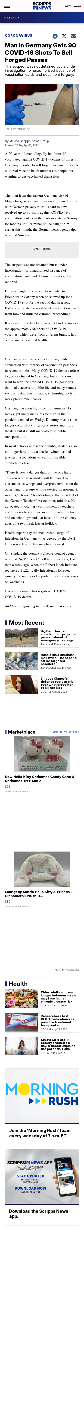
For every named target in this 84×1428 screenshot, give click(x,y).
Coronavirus (18, 35)
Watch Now (72, 6)
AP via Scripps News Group (29, 141)
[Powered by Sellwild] (73, 969)
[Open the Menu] (7, 6)
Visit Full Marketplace (65, 732)
